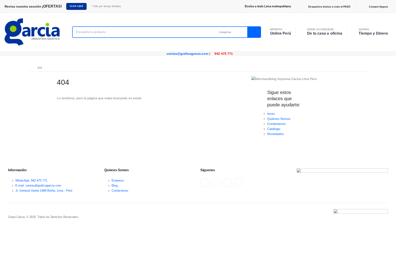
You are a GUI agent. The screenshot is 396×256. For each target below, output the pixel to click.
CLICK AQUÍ (76, 6)
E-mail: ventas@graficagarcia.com (38, 185)
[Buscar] (254, 32)
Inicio (271, 114)
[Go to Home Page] (29, 67)
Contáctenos (276, 124)
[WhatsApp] (227, 182)
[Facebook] (204, 182)
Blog (115, 185)
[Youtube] (216, 182)
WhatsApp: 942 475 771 (31, 180)
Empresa (118, 180)
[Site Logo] (32, 32)
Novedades (275, 134)
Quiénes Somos (278, 119)
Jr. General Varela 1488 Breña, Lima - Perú (43, 190)
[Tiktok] (238, 182)
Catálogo (273, 129)
